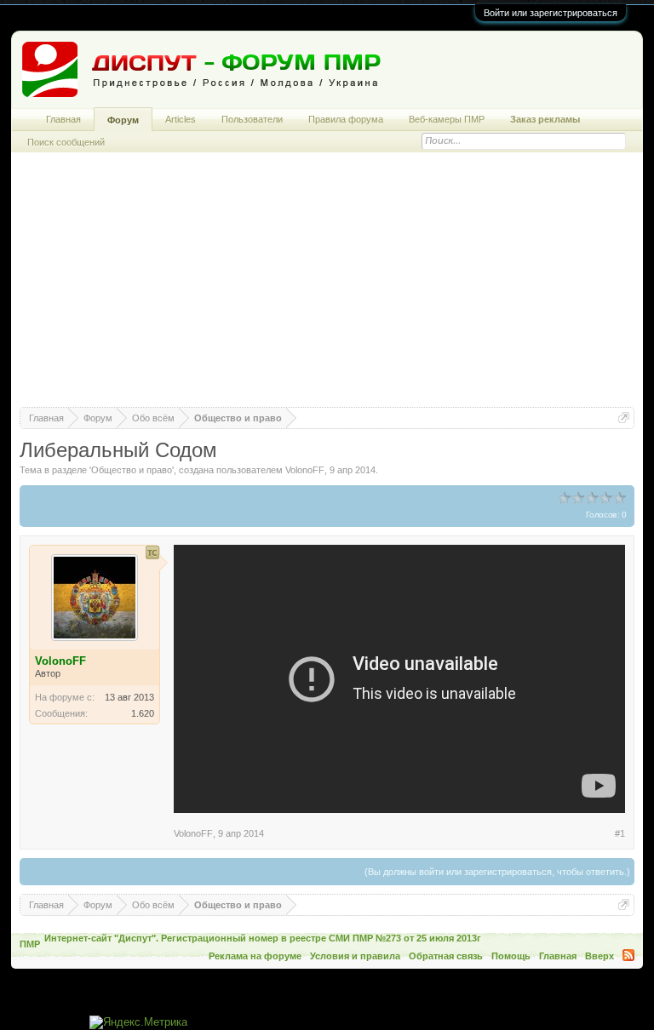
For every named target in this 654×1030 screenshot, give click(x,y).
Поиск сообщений (66, 142)
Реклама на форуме (255, 956)
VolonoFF (304, 470)
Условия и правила (355, 956)
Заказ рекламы (545, 119)
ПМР (30, 944)
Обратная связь (446, 956)
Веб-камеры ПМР (447, 119)
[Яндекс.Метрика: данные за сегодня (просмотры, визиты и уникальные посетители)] (138, 1023)
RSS (628, 955)
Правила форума (345, 119)
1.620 (142, 713)
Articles (180, 119)
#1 (620, 833)
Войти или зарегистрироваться (550, 13)
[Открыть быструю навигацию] (623, 417)
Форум (123, 120)
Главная (63, 119)
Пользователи (252, 119)
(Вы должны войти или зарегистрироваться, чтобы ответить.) (497, 872)
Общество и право (131, 470)
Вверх (599, 956)
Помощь (511, 956)
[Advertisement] (327, 288)
